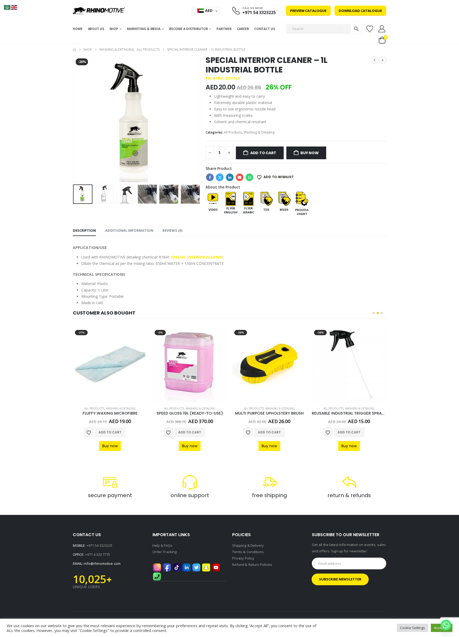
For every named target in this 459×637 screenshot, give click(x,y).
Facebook (210, 177)
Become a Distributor (188, 29)
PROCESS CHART (302, 212)
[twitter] (196, 567)
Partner (223, 29)
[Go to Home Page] (74, 49)
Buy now (309, 153)
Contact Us (264, 29)
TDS (266, 210)
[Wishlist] (370, 28)
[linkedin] (186, 567)
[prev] (374, 60)
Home (78, 29)
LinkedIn (230, 177)
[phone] (157, 576)
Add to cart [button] (110, 432)
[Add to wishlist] (89, 432)
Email (239, 177)
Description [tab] (84, 230)
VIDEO (213, 210)
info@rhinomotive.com (102, 563)
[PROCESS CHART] (302, 198)
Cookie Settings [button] (412, 627)
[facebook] (166, 567)
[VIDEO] (213, 198)
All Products (233, 132)
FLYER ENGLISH (230, 210)
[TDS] (266, 198)
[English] (14, 7)
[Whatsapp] (446, 625)
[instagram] (157, 567)
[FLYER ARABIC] (248, 198)
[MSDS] (284, 198)
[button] (74, 119)
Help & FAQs (162, 545)
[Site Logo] (99, 10)
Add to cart (263, 153)
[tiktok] (176, 567)
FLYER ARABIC (248, 210)
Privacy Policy (243, 558)
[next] (382, 60)
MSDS (284, 210)
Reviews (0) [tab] (172, 230)
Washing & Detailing (259, 132)
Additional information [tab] (129, 230)
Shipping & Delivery (248, 545)
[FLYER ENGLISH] (230, 198)
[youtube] (215, 567)
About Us (96, 29)
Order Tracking (164, 551)
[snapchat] (206, 567)
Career (243, 29)
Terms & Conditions (248, 551)
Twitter (219, 177)
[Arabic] (7, 7)
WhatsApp (249, 177)
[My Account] (382, 28)
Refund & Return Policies (252, 564)
